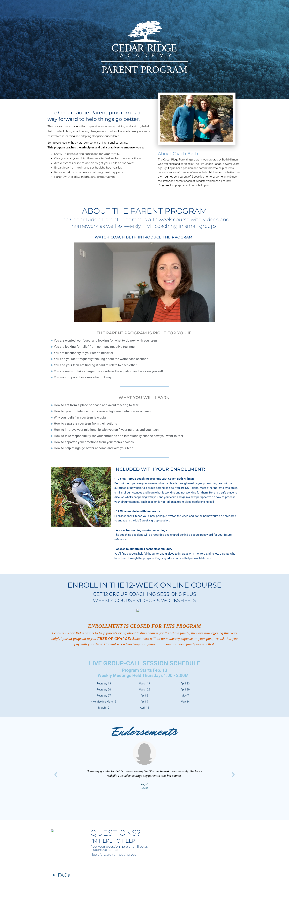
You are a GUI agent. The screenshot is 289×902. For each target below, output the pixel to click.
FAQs (64, 875)
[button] (56, 774)
